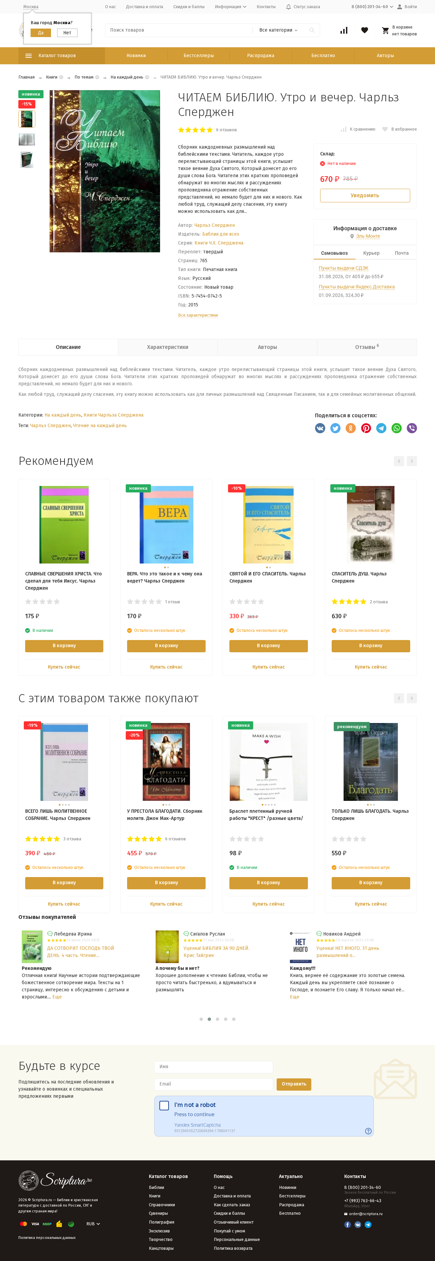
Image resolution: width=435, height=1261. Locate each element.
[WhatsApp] (397, 428)
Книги (51, 77)
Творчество (161, 1239)
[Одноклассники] (351, 428)
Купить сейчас (64, 667)
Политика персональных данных (46, 1237)
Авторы (385, 55)
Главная (26, 77)
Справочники (162, 1204)
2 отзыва (379, 601)
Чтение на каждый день (100, 425)
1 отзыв (172, 601)
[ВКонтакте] (320, 428)
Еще (57, 997)
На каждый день (126, 77)
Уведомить (365, 195)
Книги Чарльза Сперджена (113, 415)
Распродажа (260, 55)
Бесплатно (323, 55)
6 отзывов (226, 129)
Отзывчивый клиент (234, 1222)
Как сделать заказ (232, 1204)
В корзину (64, 646)
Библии (156, 1187)
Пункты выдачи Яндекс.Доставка (357, 286)
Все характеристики (198, 315)
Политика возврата (233, 1248)
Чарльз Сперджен (214, 225)
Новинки (136, 55)
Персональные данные (237, 1239)
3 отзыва (72, 838)
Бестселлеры (199, 55)
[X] (335, 428)
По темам (83, 77)
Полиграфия (161, 1222)
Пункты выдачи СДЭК (343, 268)
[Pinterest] (366, 428)
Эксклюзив (159, 1230)
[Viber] (412, 428)
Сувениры (158, 1213)
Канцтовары (161, 1248)
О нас (110, 6)
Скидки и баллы (189, 6)
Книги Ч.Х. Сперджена (218, 243)
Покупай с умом (229, 1230)
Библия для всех (220, 234)
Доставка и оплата (144, 6)
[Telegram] (381, 428)
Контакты (266, 6)
